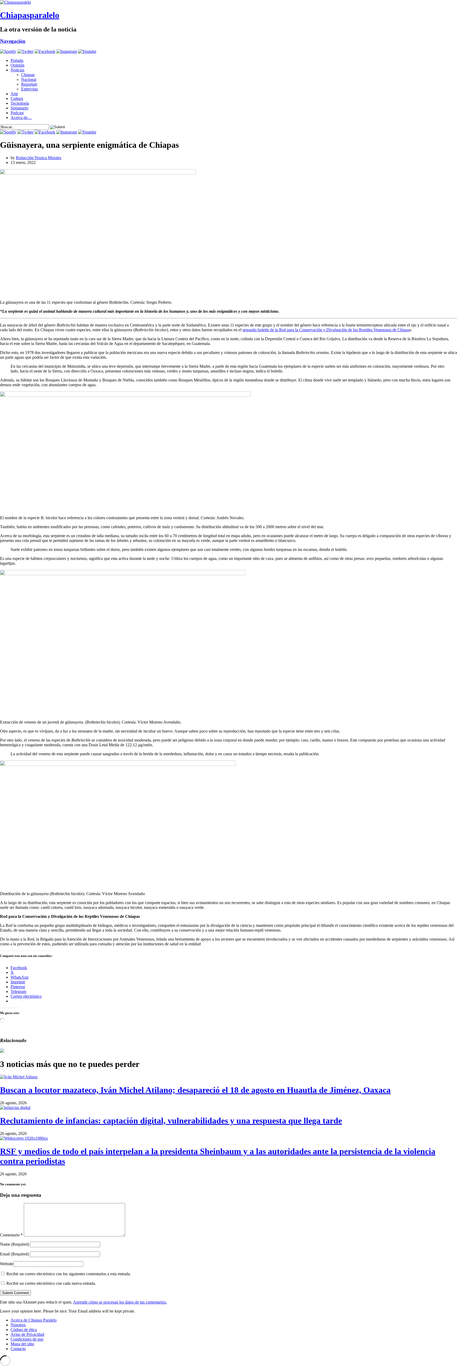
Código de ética (24, 1329)
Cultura (17, 98)
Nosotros (18, 1325)
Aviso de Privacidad (27, 1334)
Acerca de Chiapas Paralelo (34, 1320)
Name (14, 1244)
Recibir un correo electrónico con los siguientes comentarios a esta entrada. (68, 1274)
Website (6, 1264)
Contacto (18, 1348)
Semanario (19, 108)
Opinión (17, 65)
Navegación (12, 41)
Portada (17, 60)
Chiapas (28, 74)
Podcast (17, 113)
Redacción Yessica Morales (38, 157)
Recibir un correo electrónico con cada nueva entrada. (51, 1283)
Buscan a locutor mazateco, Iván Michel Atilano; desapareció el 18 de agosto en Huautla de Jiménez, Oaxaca (195, 1090)
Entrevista (29, 89)
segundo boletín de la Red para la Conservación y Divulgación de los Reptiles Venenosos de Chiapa (326, 330)
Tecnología (20, 103)
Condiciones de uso (27, 1339)
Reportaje (29, 84)
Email (14, 1254)
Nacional (28, 79)
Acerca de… (21, 117)
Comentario (11, 1235)
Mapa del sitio (22, 1344)
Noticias (17, 70)
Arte (14, 93)
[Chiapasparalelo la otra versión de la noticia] (228, 2)
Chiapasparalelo (29, 15)
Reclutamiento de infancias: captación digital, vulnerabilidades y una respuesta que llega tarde (171, 1120)
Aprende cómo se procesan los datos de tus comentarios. (120, 1302)
